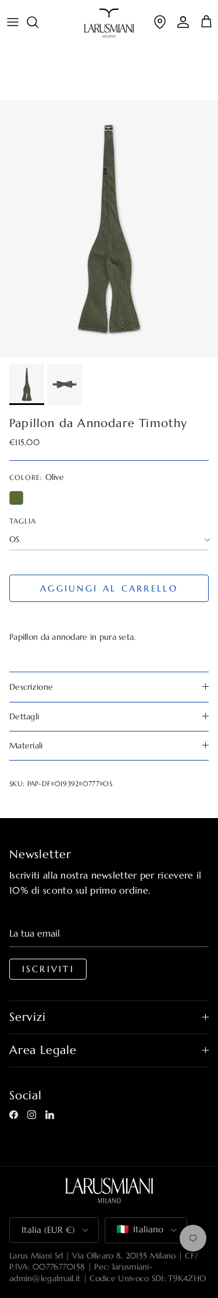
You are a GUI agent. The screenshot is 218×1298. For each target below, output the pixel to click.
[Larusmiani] (109, 23)
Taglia (22, 521)
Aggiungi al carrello (109, 588)
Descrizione (31, 687)
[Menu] (13, 22)
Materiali (26, 745)
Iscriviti (48, 969)
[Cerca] (38, 22)
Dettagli (24, 716)
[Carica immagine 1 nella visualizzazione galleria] (109, 229)
